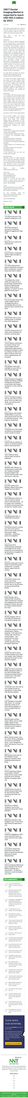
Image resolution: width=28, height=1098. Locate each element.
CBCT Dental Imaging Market (18, 113)
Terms (3, 1096)
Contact (24, 1096)
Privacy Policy (10, 1096)
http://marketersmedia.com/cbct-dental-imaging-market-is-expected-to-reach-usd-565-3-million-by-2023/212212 (13, 189)
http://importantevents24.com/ (10, 169)
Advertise (17, 1096)
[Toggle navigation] (14, 2)
